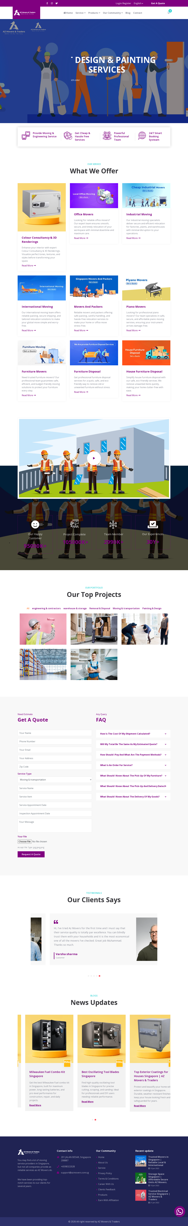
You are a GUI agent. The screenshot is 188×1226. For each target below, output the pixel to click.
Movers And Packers (88, 306)
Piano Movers (136, 306)
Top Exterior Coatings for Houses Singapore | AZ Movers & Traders (143, 1076)
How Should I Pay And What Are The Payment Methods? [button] (130, 754)
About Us (108, 93)
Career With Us (106, 1184)
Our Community (112, 12)
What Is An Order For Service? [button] (116, 765)
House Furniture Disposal (144, 371)
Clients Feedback (106, 1189)
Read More (28, 265)
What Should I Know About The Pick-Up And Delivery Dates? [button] (133, 786)
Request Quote (82, 93)
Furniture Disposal (87, 371)
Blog (128, 12)
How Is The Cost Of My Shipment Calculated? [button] (125, 733)
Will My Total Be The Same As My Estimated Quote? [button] (128, 744)
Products (93, 12)
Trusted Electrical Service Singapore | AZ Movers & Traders (159, 1195)
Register (126, 3)
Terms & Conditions (108, 1178)
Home (69, 12)
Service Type (25, 773)
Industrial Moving (139, 214)
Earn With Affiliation (108, 1200)
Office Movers (83, 214)
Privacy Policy (105, 1173)
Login (119, 3)
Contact (137, 12)
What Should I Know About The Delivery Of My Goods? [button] (130, 796)
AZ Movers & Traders (109, 1221)
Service (80, 12)
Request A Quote (31, 854)
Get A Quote (158, 3)
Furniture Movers (34, 371)
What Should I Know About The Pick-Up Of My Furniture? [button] (131, 775)
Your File (22, 836)
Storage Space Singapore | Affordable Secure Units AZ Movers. (158, 1178)
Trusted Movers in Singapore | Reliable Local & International (158, 1161)
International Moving (37, 306)
